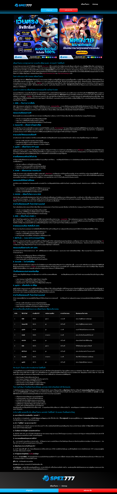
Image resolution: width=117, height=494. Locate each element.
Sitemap (95, 4)
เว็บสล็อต (31, 453)
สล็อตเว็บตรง (85, 4)
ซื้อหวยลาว (81, 150)
